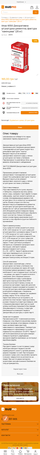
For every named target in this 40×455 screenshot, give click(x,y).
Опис (20, 127)
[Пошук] (36, 12)
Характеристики (20, 369)
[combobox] (17, 12)
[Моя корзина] (31, 7)
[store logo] (8, 7)
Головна (4, 18)
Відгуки (20, 374)
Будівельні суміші (16, 18)
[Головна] (20, 450)
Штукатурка (29, 18)
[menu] (5, 451)
